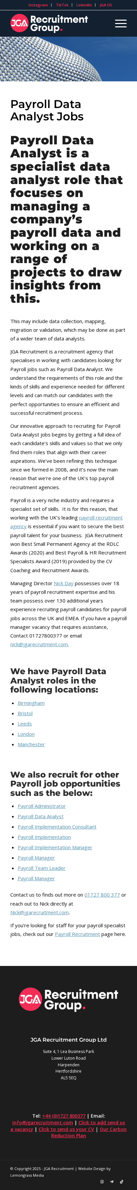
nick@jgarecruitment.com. (39, 644)
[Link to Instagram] (102, 1182)
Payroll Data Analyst (41, 816)
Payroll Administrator (42, 806)
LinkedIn (84, 4)
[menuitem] (38, 5)
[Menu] (117, 23)
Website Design (91, 1168)
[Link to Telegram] (112, 1182)
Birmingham (31, 703)
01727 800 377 (102, 894)
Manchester (31, 744)
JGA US (106, 4)
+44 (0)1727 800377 (63, 1116)
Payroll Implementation (44, 837)
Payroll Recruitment (77, 934)
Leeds (25, 723)
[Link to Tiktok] (122, 1182)
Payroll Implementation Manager (55, 847)
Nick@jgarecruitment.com (39, 912)
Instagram (38, 4)
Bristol (25, 713)
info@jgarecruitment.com (42, 1122)
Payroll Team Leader (42, 868)
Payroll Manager (36, 857)
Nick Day (63, 583)
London (26, 734)
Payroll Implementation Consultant (57, 826)
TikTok (62, 4)
